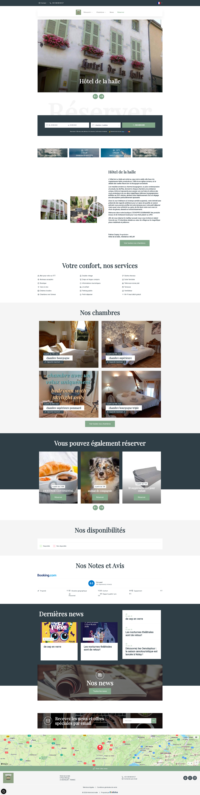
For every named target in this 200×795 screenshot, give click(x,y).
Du (49, 125)
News (112, 12)
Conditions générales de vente (107, 787)
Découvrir (87, 12)
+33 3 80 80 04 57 (130, 777)
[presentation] (95, 96)
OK (153, 721)
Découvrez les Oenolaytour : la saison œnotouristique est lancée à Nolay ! (141, 651)
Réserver (121, 12)
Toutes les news (100, 691)
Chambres (100, 12)
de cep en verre (52, 646)
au (68, 125)
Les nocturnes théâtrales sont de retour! (98, 648)
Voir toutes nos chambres (134, 243)
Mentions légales (88, 787)
